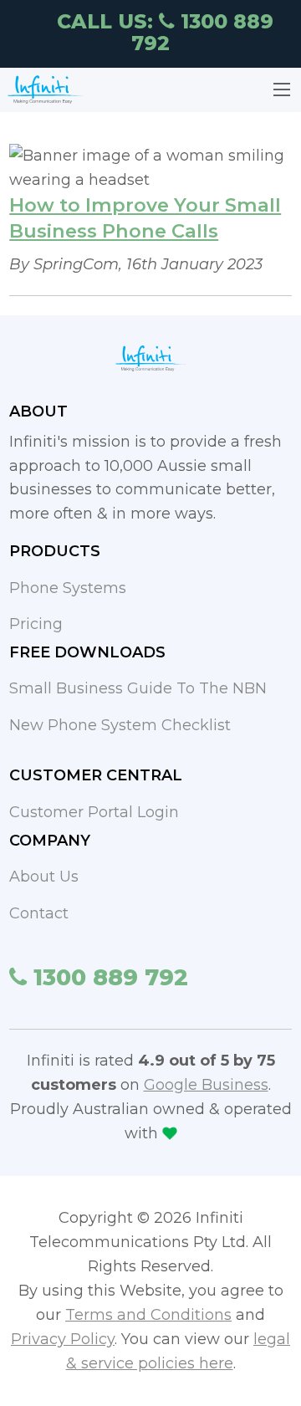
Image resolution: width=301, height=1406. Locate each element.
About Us (44, 876)
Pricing (36, 624)
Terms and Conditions (148, 1315)
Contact (39, 913)
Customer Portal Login (94, 812)
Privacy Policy (63, 1339)
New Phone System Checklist (120, 725)
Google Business (206, 1085)
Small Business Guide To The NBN (138, 688)
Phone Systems (67, 588)
